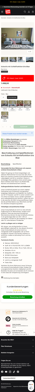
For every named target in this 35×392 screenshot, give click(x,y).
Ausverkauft (23, 126)
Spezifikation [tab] (17, 164)
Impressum (3, 387)
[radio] (3, 97)
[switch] (31, 388)
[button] (33, 12)
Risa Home (4, 69)
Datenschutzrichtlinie (6, 386)
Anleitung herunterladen (11, 278)
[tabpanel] (17, 220)
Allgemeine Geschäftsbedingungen (21, 386)
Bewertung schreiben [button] (17, 297)
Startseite (3, 18)
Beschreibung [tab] (5, 164)
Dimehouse (8, 383)
